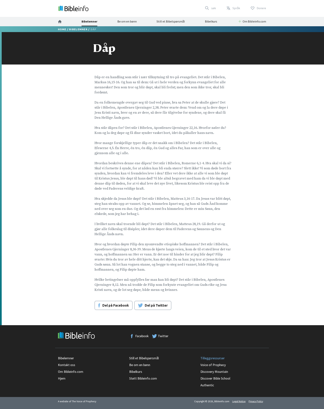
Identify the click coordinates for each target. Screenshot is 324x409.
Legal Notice (239, 401)
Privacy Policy (256, 401)
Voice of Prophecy (213, 365)
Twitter (163, 336)
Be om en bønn (127, 21)
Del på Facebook (115, 305)
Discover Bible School (215, 378)
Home (62, 29)
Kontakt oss (66, 365)
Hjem (61, 378)
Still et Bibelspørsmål (171, 21)
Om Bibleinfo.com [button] (254, 21)
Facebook (142, 336)
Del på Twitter (156, 305)
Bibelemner (89, 21)
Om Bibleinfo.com (70, 371)
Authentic (207, 385)
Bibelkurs (211, 21)
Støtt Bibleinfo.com (143, 378)
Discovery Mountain (214, 371)
